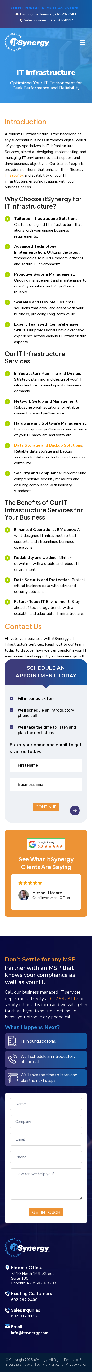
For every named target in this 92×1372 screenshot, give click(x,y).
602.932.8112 (64, 998)
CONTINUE (46, 806)
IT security (14, 175)
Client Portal (25, 8)
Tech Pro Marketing (49, 1364)
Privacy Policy (76, 1364)
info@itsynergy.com (29, 1333)
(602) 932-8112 (60, 20)
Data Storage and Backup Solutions (48, 445)
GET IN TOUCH (46, 1212)
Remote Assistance (62, 8)
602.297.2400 (24, 1299)
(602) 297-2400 (65, 14)
